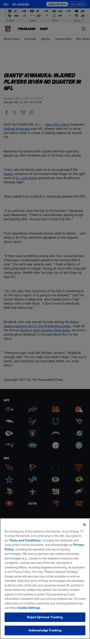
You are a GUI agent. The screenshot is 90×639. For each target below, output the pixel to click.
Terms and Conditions (25, 540)
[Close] (84, 525)
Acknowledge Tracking (45, 630)
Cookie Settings (29, 607)
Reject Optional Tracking (45, 617)
